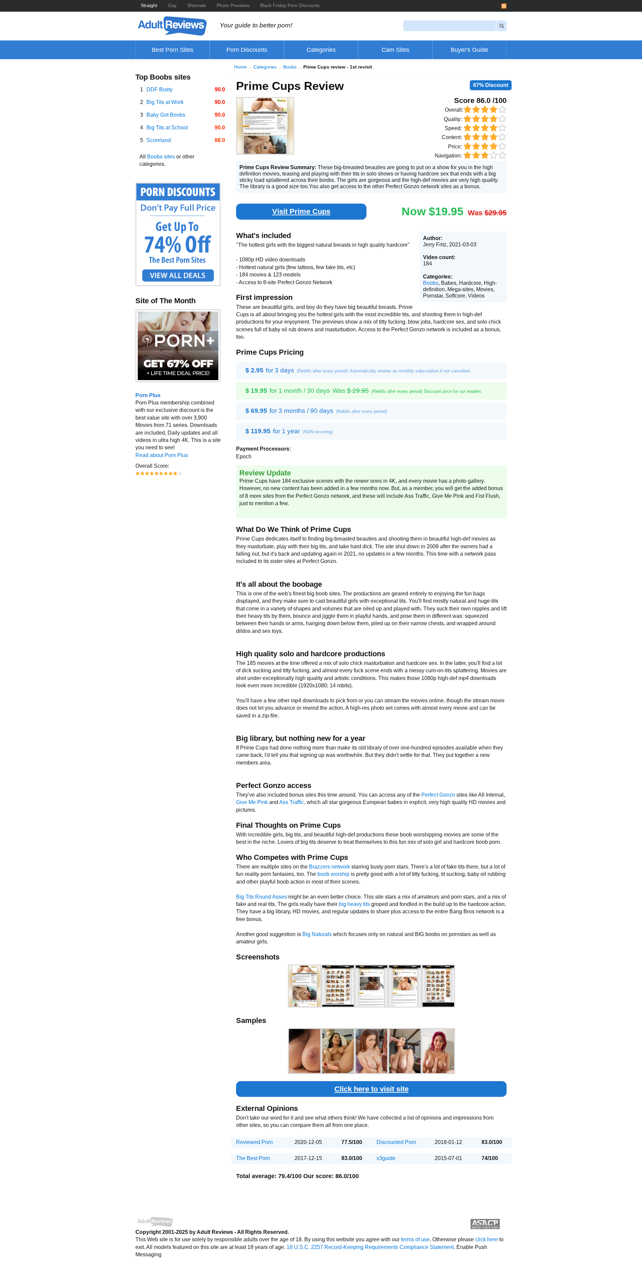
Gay (172, 5)
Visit (301, 211)
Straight (149, 5)
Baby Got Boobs (165, 115)
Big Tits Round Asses (261, 897)
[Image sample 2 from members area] (338, 1051)
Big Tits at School (167, 127)
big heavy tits (354, 904)
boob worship (333, 874)
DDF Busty (159, 89)
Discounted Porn (396, 1142)
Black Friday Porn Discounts (290, 5)
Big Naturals (317, 934)
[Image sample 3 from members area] (371, 1051)
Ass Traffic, (292, 802)
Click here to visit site (371, 1089)
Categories (265, 67)
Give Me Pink (252, 802)
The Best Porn (253, 1158)
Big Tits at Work (165, 102)
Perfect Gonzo (438, 795)
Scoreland (158, 140)
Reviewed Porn (254, 1142)
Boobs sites (161, 156)
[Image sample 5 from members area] (438, 1051)
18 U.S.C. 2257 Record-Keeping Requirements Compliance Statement (370, 1247)
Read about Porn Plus (161, 455)
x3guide (386, 1158)
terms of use (415, 1239)
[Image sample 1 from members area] (304, 1051)
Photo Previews (233, 5)
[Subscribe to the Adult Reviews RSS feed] (504, 5)
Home (240, 67)
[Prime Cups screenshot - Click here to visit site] (265, 125)
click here (486, 1239)
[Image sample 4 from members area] (405, 1051)
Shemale (196, 5)
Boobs (290, 67)
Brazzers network (329, 867)
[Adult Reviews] (172, 25)
